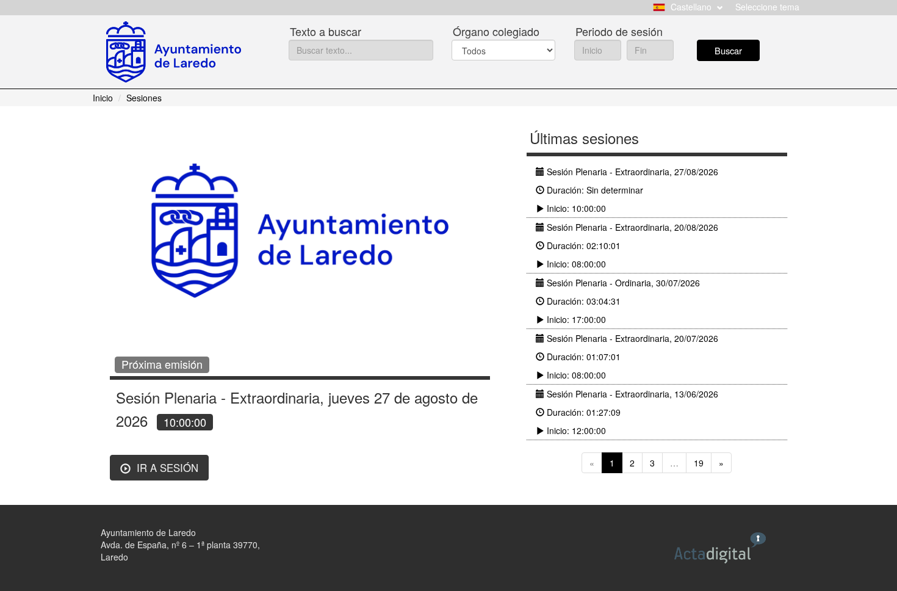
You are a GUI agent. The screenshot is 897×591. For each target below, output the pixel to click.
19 (699, 463)
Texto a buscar (325, 31)
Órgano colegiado (496, 31)
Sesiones (144, 98)
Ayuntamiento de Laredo (148, 532)
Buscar (728, 50)
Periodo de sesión (619, 31)
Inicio (103, 98)
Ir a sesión (166, 467)
